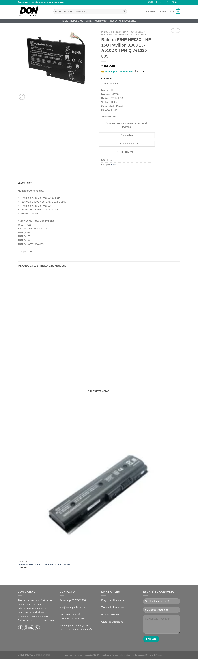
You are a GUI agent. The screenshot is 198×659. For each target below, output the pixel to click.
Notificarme (126, 152)
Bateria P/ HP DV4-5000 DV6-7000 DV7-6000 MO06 (44, 564)
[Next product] (173, 30)
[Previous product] (178, 30)
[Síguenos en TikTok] (170, 2)
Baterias (140, 34)
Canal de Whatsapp (112, 621)
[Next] (29, 95)
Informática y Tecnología (127, 32)
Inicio (65, 21)
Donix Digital (43, 654)
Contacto (101, 21)
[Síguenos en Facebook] (164, 2)
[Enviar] (123, 11)
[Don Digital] (33, 12)
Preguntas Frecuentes (122, 21)
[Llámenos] (176, 2)
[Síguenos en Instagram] (167, 2)
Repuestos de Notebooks (116, 34)
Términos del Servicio (144, 655)
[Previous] (19, 580)
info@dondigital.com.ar (72, 607)
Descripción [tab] (25, 183)
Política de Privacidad (121, 655)
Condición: (107, 78)
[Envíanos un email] (173, 2)
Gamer (89, 21)
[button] (154, 2)
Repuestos (76, 21)
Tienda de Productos (112, 607)
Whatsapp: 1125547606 (73, 600)
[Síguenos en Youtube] (179, 2)
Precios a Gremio (110, 614)
